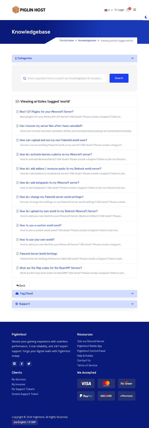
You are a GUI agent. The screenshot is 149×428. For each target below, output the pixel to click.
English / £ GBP (26, 422)
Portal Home (67, 40)
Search (119, 78)
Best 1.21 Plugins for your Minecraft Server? (70, 114)
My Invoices (18, 384)
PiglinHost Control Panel (91, 351)
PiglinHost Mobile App (89, 346)
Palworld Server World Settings (71, 256)
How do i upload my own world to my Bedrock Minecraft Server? (70, 213)
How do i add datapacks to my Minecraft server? (72, 185)
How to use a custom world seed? (69, 228)
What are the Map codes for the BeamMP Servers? (72, 270)
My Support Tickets (23, 389)
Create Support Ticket (25, 394)
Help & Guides (85, 355)
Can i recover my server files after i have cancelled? (75, 128)
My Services (19, 379)
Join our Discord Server (90, 341)
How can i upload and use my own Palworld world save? (71, 142)
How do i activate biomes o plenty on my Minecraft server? (73, 157)
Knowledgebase (87, 40)
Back (22, 285)
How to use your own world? (70, 242)
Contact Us (84, 360)
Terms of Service (87, 365)
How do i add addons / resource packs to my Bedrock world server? (72, 171)
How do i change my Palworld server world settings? (73, 199)
